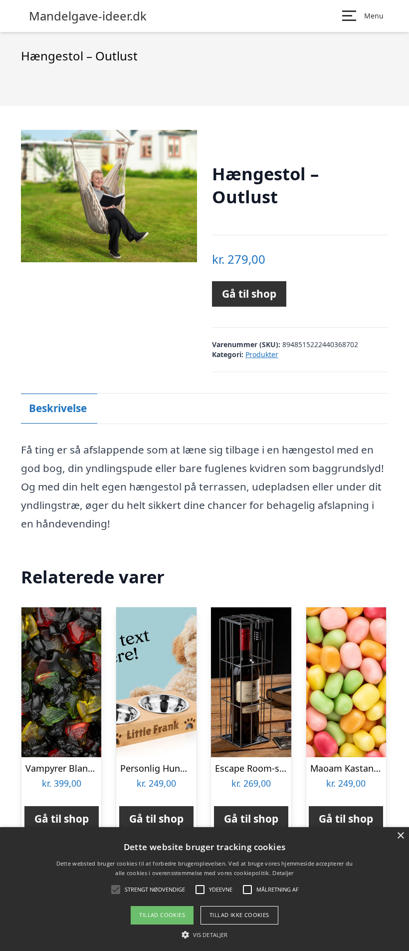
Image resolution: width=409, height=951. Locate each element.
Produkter (261, 354)
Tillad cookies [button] (162, 915)
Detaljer (282, 873)
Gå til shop (249, 294)
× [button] (400, 836)
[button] (204, 935)
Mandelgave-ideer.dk (88, 16)
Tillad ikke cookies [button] (239, 915)
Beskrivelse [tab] (58, 408)
